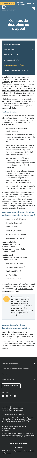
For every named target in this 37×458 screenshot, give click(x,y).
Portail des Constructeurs (12, 44)
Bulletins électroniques (11, 386)
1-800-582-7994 (19, 411)
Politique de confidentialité (18, 443)
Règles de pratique (18, 208)
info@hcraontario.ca (14, 407)
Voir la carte (5, 430)
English (29, 3)
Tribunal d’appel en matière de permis (16, 70)
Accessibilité (18, 447)
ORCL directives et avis (11, 55)
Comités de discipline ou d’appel (14, 65)
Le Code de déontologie (11, 60)
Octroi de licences (9, 50)
